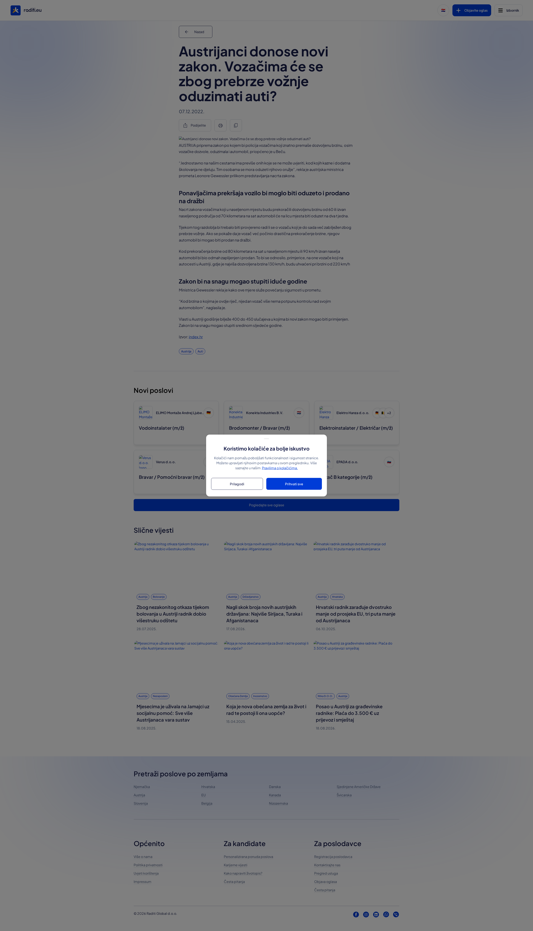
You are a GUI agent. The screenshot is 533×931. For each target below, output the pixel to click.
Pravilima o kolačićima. (280, 468)
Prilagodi (237, 484)
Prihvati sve (294, 484)
